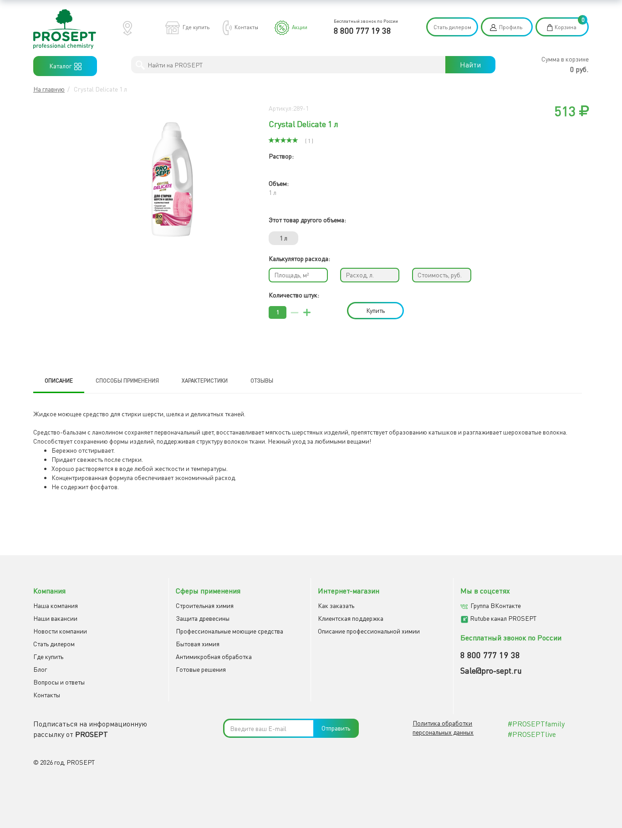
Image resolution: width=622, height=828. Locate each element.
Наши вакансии (55, 618)
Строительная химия (205, 605)
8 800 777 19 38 (362, 31)
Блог (40, 669)
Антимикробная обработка (214, 656)
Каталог (61, 66)
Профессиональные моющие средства (229, 631)
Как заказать (336, 605)
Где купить (196, 27)
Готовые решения (201, 669)
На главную (49, 89)
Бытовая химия (197, 644)
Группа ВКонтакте (495, 605)
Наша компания (55, 605)
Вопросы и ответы (59, 682)
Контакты (246, 27)
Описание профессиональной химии (369, 631)
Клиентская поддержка (350, 618)
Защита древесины (202, 618)
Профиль (510, 27)
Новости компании (60, 631)
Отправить (335, 728)
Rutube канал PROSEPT (503, 618)
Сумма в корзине (565, 59)
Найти (470, 64)
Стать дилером (452, 27)
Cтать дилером (54, 644)
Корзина (565, 27)
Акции (299, 27)
